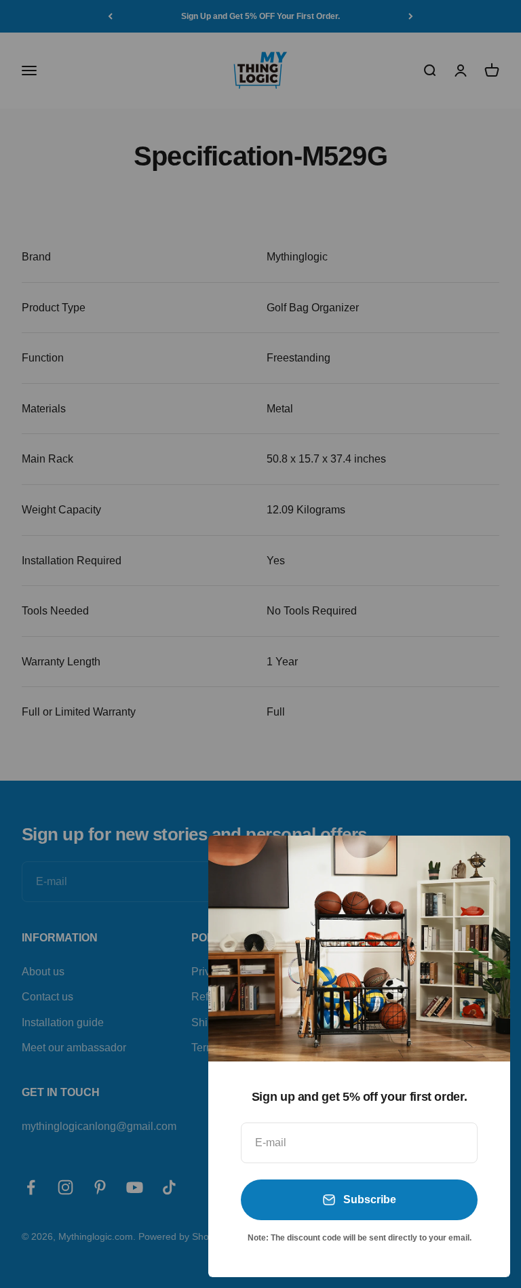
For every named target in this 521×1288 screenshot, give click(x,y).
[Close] (482, 863)
